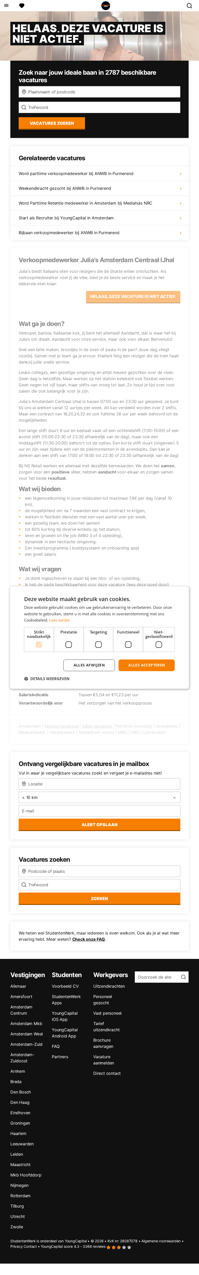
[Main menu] (6, 5)
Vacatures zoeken (52, 123)
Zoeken (99, 898)
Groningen (20, 1123)
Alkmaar (18, 986)
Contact (30, 1246)
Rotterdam (20, 1195)
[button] (46, 678)
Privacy (16, 1246)
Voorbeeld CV (65, 986)
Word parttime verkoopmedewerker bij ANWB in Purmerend (76, 173)
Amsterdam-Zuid (26, 1044)
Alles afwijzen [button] (89, 665)
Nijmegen (19, 1185)
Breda (16, 1081)
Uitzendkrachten (109, 986)
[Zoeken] (191, 6)
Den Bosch (20, 1092)
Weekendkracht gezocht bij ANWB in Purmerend (65, 188)
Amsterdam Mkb (26, 1023)
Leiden (16, 1154)
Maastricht (20, 1164)
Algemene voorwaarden (161, 1241)
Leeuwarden (22, 1143)
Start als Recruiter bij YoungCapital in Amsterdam (66, 217)
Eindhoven (20, 1112)
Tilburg (17, 1206)
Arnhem (17, 1071)
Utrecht (17, 1216)
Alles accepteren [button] (146, 665)
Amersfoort (21, 996)
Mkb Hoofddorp (25, 1175)
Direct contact (107, 1073)
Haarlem (18, 1133)
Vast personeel (107, 1013)
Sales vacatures (97, 726)
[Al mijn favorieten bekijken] (22, 6)
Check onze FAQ (88, 939)
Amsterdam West (26, 1033)
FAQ (55, 1046)
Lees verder (59, 620)
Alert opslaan (100, 824)
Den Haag (19, 1102)
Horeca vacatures (62, 726)
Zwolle (16, 1226)
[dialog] (99, 637)
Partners (60, 1056)
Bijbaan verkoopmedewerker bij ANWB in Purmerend (69, 232)
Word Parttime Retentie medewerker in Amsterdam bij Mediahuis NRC (85, 203)
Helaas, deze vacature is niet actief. (133, 296)
